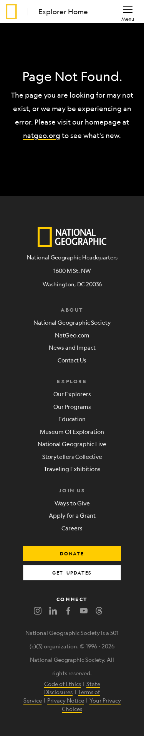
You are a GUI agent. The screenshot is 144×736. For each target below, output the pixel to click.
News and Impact (72, 347)
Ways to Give (72, 503)
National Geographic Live (72, 443)
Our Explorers (72, 393)
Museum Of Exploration (72, 431)
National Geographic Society (72, 322)
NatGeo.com (72, 335)
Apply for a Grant (72, 515)
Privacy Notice (65, 700)
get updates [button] (72, 573)
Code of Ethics (62, 683)
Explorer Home (63, 11)
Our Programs (72, 406)
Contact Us (72, 360)
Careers (72, 528)
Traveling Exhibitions (72, 468)
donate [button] (72, 553)
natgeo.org (41, 135)
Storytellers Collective (72, 456)
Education (72, 418)
